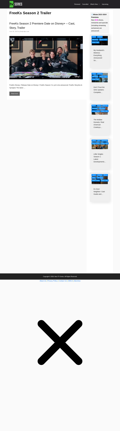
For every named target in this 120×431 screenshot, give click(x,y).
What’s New (94, 4)
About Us (43, 281)
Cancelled (85, 4)
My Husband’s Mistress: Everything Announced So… (99, 55)
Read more (14, 93)
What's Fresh (103, 39)
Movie (105, 175)
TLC (99, 140)
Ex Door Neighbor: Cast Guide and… (99, 191)
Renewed (77, 4)
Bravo (93, 105)
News (93, 177)
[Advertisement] (99, 241)
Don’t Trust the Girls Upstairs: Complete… (99, 89)
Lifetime (100, 37)
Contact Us (63, 281)
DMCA (70, 281)
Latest (94, 37)
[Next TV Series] (16, 4)
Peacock (105, 105)
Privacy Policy (52, 281)
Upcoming (105, 4)
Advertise (77, 281)
